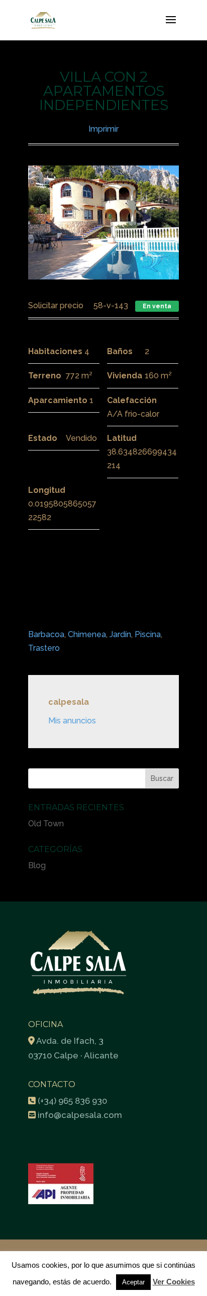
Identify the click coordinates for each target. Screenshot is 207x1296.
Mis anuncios (72, 720)
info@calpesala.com (80, 1115)
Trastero (44, 648)
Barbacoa (46, 634)
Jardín (120, 634)
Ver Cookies (174, 1281)
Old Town (46, 823)
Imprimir (103, 129)
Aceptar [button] (133, 1282)
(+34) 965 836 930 (72, 1101)
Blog (37, 865)
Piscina (148, 634)
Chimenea (87, 634)
